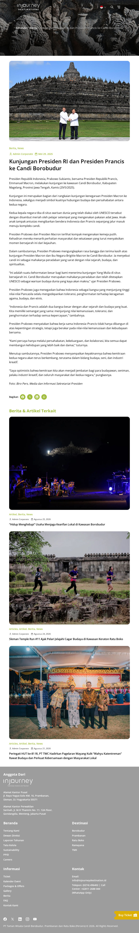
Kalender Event (12, 881)
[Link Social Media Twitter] (12, 919)
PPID (6, 854)
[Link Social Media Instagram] (27, 919)
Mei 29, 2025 (45, 154)
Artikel (13, 514)
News (20, 148)
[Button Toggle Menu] (119, 7)
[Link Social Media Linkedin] (20, 919)
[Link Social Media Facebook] (5, 919)
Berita (12, 148)
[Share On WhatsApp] (44, 397)
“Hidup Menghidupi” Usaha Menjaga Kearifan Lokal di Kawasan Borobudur (57, 524)
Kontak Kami (10, 905)
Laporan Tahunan (13, 840)
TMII (74, 850)
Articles (13, 629)
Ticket (6, 876)
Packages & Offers (13, 886)
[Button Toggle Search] (112, 7)
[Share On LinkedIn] (37, 397)
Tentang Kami (11, 830)
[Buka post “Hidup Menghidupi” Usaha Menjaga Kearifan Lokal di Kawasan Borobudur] (69, 463)
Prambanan (78, 835)
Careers (7, 859)
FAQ (5, 900)
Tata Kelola (9, 845)
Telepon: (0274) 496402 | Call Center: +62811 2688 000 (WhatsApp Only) (88, 888)
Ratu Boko (78, 840)
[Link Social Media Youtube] (35, 919)
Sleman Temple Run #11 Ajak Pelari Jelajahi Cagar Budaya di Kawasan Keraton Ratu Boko (66, 639)
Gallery (7, 890)
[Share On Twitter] (30, 397)
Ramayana (78, 845)
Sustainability (11, 850)
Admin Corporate (23, 154)
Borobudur (78, 830)
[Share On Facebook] (22, 397)
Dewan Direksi (11, 835)
